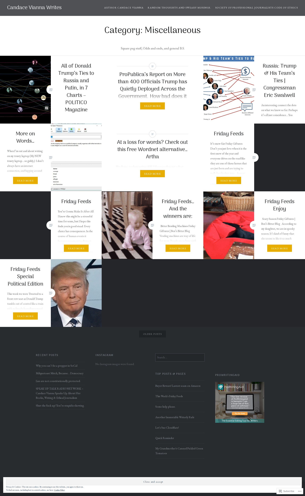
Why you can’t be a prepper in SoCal (56, 365)
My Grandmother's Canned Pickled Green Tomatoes (179, 451)
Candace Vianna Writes (34, 8)
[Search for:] (180, 357)
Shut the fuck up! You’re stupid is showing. (60, 405)
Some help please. (165, 406)
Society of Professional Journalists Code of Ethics (256, 7)
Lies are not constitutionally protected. (58, 381)
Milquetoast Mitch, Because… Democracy (59, 373)
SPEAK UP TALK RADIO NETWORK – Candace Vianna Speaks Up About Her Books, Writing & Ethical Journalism (59, 393)
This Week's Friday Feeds (169, 396)
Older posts (152, 334)
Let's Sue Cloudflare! (167, 427)
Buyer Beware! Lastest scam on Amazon (178, 386)
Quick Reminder (164, 438)
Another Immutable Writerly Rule (174, 417)
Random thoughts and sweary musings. (179, 7)
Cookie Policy (59, 490)
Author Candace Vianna (123, 7)
